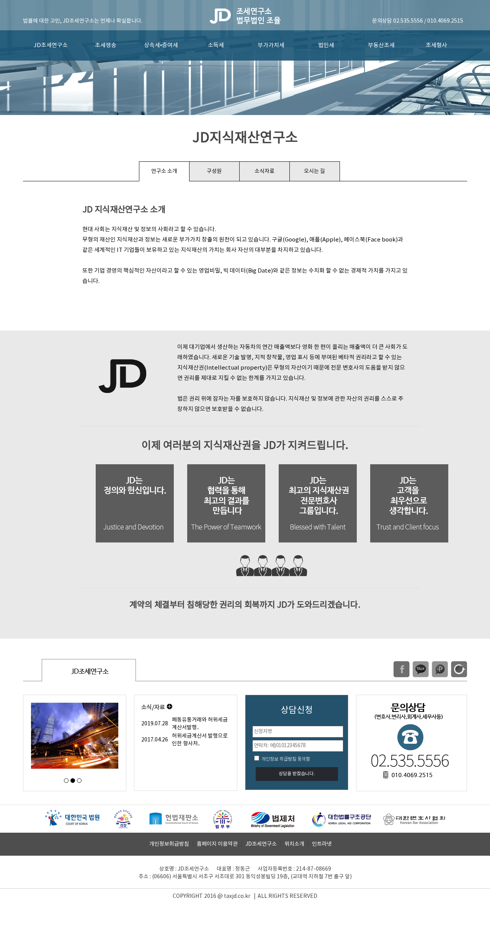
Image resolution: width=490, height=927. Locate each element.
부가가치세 (271, 45)
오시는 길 (314, 171)
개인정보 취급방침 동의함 (285, 759)
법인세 (326, 45)
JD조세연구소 (51, 45)
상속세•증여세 (161, 45)
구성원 (214, 171)
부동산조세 (381, 45)
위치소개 (294, 844)
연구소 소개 (164, 171)
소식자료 (264, 171)
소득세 (216, 45)
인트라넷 (322, 844)
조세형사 (436, 45)
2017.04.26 (154, 740)
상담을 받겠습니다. (297, 773)
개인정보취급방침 (169, 844)
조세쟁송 (105, 45)
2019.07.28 (154, 724)
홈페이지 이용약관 (217, 844)
